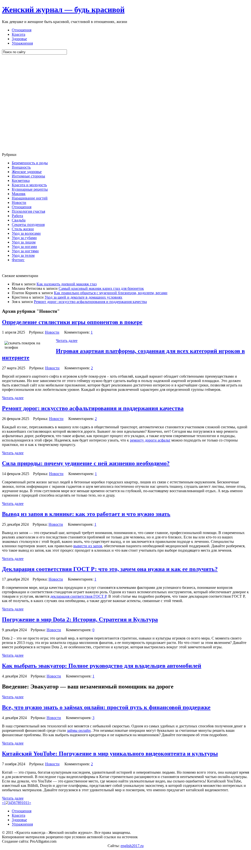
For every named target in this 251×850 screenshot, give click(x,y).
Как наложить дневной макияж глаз (67, 284)
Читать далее (66, 340)
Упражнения (22, 43)
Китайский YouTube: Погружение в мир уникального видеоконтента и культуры (110, 753)
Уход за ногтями (25, 251)
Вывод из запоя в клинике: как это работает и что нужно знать (86, 514)
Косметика (21, 180)
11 (27, 803)
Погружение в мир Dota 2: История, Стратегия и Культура (80, 619)
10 (23, 803)
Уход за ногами (24, 247)
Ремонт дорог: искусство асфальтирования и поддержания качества (90, 302)
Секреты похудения (28, 224)
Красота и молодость (29, 185)
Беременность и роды (30, 163)
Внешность (21, 167)
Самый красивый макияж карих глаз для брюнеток (101, 288)
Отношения (21, 30)
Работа (17, 216)
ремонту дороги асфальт (150, 440)
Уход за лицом (24, 242)
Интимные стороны (28, 176)
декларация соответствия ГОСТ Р (78, 596)
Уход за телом (23, 255)
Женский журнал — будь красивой (63, 9)
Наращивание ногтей (30, 198)
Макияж (18, 194)
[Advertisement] (31, 103)
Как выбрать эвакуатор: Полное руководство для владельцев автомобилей (101, 666)
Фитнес (18, 260)
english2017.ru (132, 846)
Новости (19, 202)
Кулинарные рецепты (30, 189)
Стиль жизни (23, 229)
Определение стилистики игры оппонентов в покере (72, 322)
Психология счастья (28, 211)
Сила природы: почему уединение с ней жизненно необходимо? (86, 463)
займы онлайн (79, 730)
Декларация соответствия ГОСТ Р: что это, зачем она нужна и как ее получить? (110, 569)
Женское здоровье (27, 172)
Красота (18, 34)
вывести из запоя (87, 546)
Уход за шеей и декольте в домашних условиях (83, 297)
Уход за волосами (26, 233)
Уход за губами (24, 238)
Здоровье (19, 39)
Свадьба (18, 220)
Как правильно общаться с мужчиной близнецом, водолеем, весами (110, 293)
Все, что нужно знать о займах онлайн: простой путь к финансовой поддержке (106, 707)
